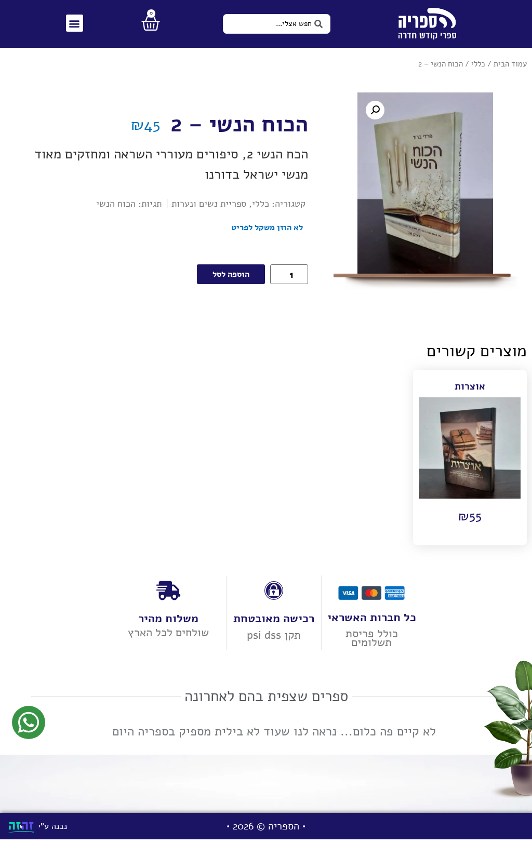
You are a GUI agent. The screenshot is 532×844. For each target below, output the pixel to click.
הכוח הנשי (116, 203)
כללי (478, 64)
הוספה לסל (230, 274)
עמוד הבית (510, 64)
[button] (74, 23)
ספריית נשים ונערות (208, 203)
